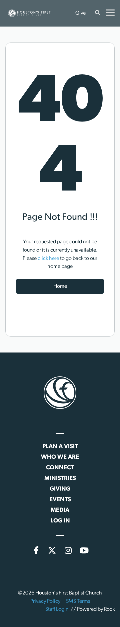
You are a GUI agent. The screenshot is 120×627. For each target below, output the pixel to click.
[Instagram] (68, 550)
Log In (60, 521)
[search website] (97, 13)
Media (60, 510)
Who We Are (60, 457)
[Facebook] (36, 550)
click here (48, 258)
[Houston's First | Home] (60, 392)
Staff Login (56, 609)
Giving (60, 489)
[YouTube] (84, 550)
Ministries (60, 479)
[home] (29, 13)
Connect (60, 468)
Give (80, 13)
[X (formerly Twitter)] (52, 550)
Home (60, 286)
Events (60, 500)
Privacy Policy (45, 601)
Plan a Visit (60, 447)
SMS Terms (78, 601)
